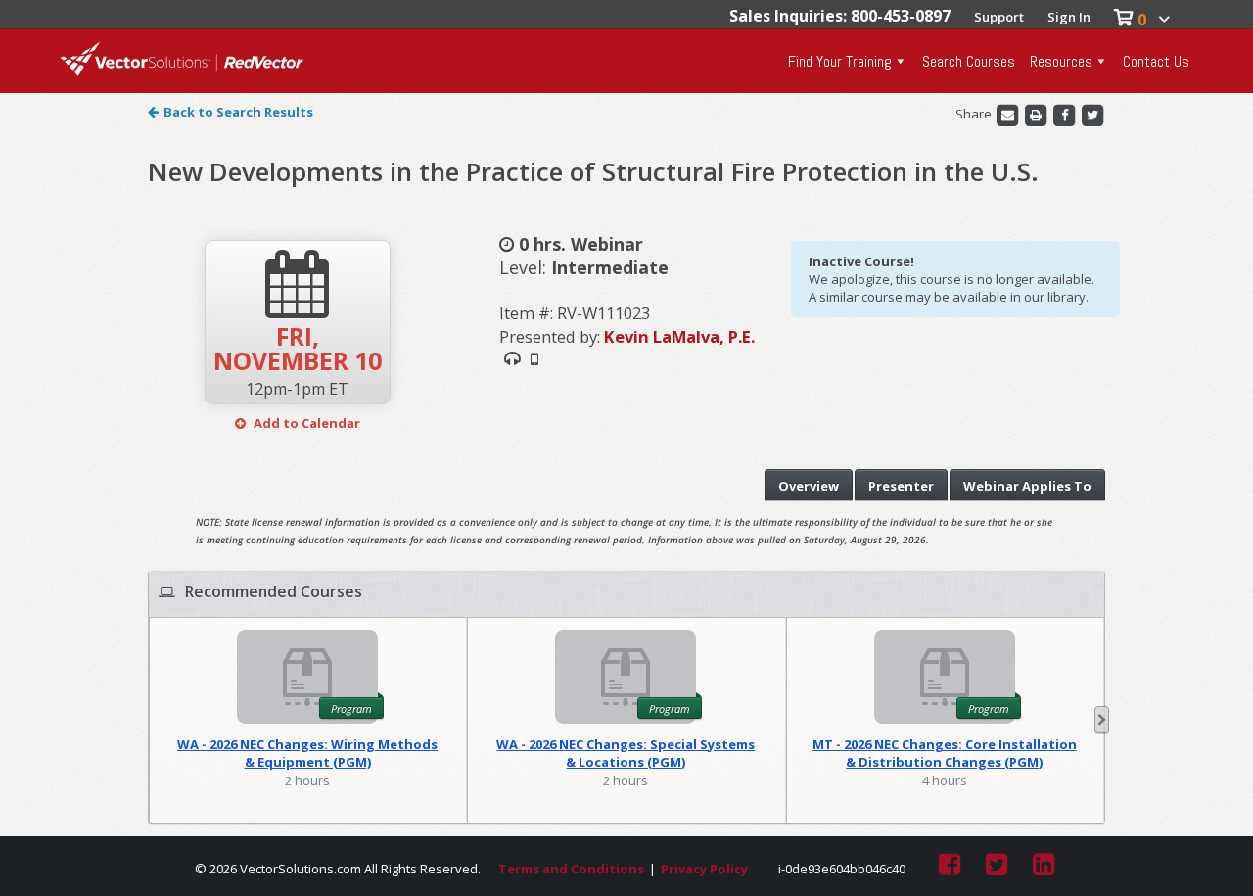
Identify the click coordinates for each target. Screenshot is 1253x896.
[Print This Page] (1037, 113)
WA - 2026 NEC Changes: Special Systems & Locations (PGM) (625, 753)
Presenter (901, 486)
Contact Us (1156, 61)
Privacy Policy (704, 868)
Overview (808, 486)
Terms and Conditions (571, 868)
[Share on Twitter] (1092, 113)
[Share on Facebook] (1065, 113)
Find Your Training (840, 61)
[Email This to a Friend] (1009, 113)
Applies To (1027, 486)
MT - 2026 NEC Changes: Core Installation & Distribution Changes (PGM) (944, 753)
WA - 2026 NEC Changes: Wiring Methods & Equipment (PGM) (307, 753)
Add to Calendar (305, 423)
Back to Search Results (238, 111)
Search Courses (968, 61)
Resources (1061, 61)
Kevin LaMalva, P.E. (679, 336)
